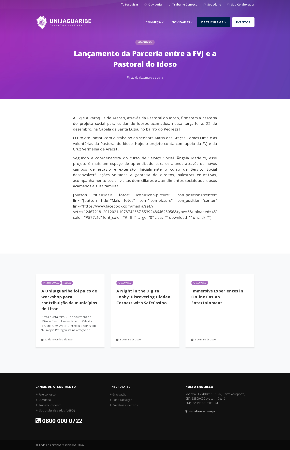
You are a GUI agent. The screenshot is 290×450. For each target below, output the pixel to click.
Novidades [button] (181, 22)
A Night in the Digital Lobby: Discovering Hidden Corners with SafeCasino (143, 296)
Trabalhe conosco (50, 405)
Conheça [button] (154, 22)
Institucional (51, 282)
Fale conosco (47, 394)
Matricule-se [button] (212, 22)
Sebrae (67, 282)
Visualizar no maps (202, 411)
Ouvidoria (155, 4)
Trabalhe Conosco (184, 4)
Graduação (145, 42)
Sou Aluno (214, 4)
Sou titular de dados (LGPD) (56, 410)
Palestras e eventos (125, 405)
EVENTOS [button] (243, 22)
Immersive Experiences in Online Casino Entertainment (217, 296)
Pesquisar (131, 4)
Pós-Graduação (122, 400)
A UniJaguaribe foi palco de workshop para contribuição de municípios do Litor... (69, 299)
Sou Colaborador (242, 4)
